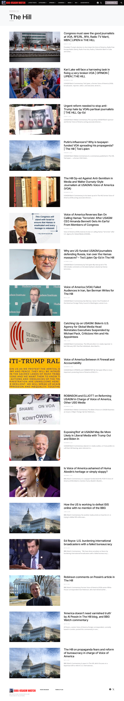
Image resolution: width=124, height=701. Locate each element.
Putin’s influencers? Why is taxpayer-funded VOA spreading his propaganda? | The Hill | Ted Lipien (88, 145)
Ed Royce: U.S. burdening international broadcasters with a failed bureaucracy (88, 542)
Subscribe (110, 2)
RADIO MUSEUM (44, 689)
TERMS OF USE (59, 689)
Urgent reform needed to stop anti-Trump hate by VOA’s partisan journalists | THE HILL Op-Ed (89, 109)
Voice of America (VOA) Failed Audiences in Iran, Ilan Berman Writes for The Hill (89, 290)
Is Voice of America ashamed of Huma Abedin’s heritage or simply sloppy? (87, 470)
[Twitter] (101, 3)
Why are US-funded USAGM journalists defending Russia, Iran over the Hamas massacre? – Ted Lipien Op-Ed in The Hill (89, 254)
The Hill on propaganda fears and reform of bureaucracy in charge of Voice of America (89, 653)
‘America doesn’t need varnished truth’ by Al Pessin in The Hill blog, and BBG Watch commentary (87, 617)
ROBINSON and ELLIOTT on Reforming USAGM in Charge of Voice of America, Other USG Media (88, 399)
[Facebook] (98, 3)
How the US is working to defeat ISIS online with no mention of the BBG (86, 506)
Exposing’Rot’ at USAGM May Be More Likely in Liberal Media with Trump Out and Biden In (87, 435)
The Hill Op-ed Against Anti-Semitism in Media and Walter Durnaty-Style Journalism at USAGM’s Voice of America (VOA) (89, 183)
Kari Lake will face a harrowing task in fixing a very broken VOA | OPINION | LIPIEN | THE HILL (87, 73)
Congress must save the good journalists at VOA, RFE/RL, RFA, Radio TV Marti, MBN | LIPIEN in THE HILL (89, 37)
